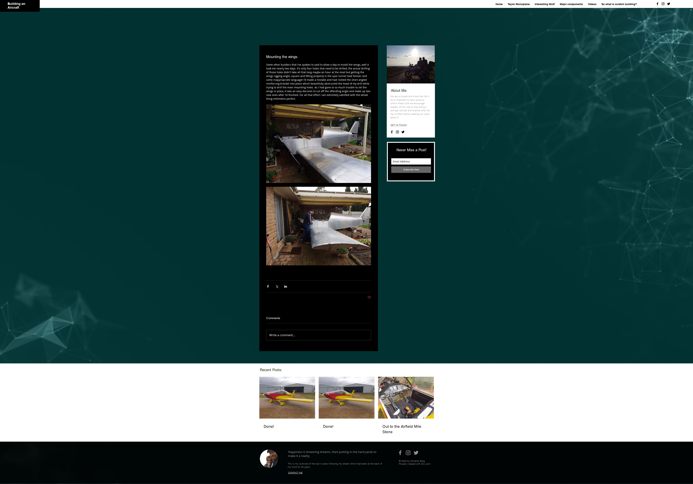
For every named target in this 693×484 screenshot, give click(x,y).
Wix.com (425, 463)
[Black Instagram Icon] (663, 4)
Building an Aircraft (16, 5)
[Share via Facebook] (268, 286)
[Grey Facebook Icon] (400, 453)
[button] (571, 4)
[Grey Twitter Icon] (416, 453)
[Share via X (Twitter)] (276, 286)
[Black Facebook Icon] (657, 4)
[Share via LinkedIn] (285, 286)
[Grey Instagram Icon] (408, 453)
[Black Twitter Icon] (669, 4)
